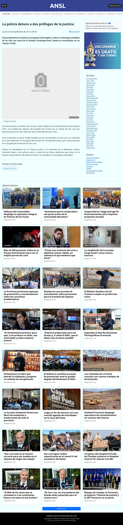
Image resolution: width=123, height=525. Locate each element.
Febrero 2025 (90, 109)
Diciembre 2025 (91, 131)
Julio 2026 (89, 146)
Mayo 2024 (90, 89)
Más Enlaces (90, 173)
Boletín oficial (75, 518)
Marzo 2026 (90, 137)
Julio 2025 (89, 120)
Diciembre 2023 (91, 79)
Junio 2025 (89, 118)
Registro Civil (90, 160)
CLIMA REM (6, 14)
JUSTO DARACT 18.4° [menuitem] (69, 14)
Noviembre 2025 (92, 128)
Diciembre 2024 (91, 105)
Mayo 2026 (90, 141)
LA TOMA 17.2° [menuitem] (91, 14)
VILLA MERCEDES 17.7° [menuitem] (27, 14)
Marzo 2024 (90, 85)
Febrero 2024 (90, 83)
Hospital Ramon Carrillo (94, 171)
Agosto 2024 (90, 96)
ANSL (58, 5)
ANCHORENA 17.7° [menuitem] (81, 14)
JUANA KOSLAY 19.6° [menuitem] (57, 14)
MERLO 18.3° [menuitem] (38, 14)
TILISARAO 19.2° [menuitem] (111, 14)
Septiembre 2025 (92, 124)
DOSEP (88, 169)
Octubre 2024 (91, 100)
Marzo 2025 (90, 111)
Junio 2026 (89, 144)
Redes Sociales (65, 518)
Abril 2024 (89, 87)
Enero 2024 (90, 81)
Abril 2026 (89, 139)
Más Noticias (61, 509)
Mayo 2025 (90, 115)
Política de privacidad (69, 520)
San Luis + (89, 166)
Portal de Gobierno (92, 158)
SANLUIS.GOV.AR (115, 6)
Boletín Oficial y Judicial (94, 162)
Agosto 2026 (90, 148)
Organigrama (48, 518)
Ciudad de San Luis (9, 168)
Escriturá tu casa (92, 164)
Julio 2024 (89, 94)
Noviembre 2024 (92, 102)
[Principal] (4, 5)
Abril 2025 (89, 113)
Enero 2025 (90, 107)
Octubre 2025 (91, 126)
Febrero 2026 (90, 135)
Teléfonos (56, 518)
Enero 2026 (90, 133)
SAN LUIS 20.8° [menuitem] (16, 14)
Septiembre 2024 (92, 98)
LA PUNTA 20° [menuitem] (46, 14)
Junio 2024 (89, 92)
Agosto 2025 (90, 122)
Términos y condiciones (54, 520)
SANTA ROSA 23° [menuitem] (101, 14)
